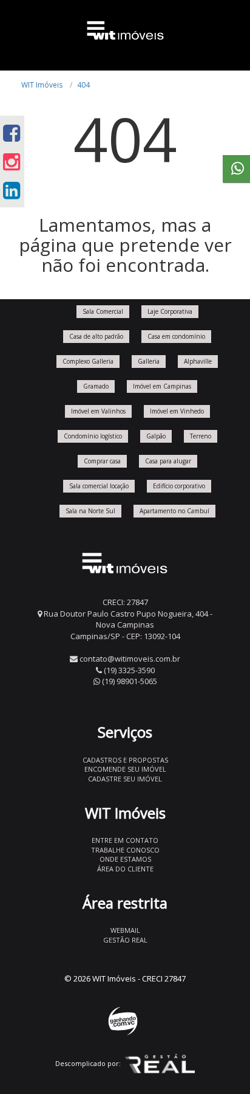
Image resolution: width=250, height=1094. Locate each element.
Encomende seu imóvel (125, 769)
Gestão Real (125, 939)
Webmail (125, 930)
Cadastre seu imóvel (125, 778)
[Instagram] (11, 161)
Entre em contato (125, 840)
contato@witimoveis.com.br (129, 658)
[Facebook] (11, 133)
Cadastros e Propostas (125, 759)
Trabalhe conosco (125, 849)
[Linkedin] (11, 190)
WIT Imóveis (41, 85)
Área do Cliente (125, 868)
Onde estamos (125, 859)
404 (83, 85)
